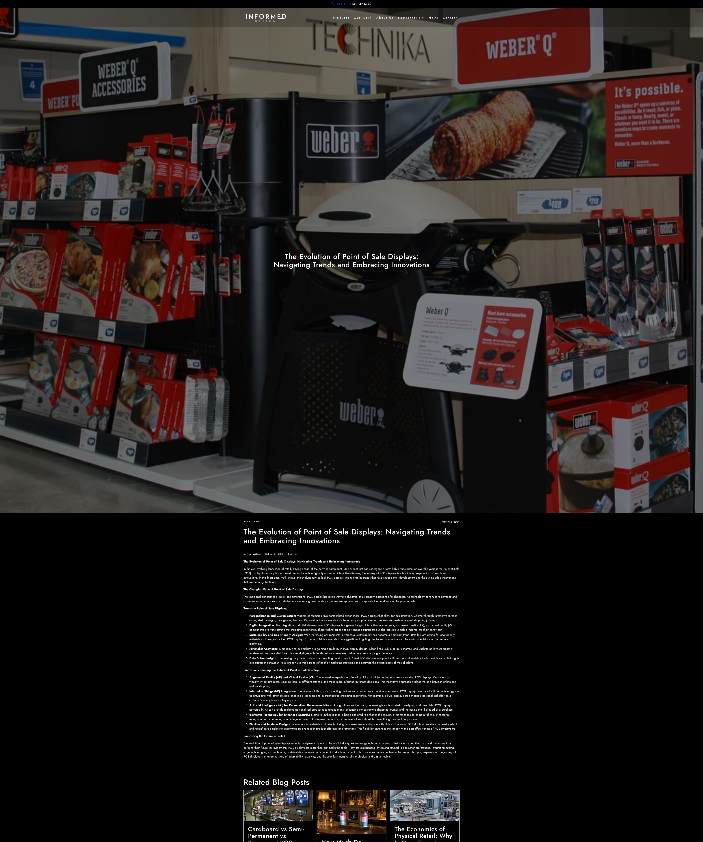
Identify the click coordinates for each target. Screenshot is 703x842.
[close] (699, 4)
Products (341, 18)
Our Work (363, 18)
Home (246, 522)
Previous (447, 522)
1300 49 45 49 (361, 4)
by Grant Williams (252, 554)
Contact (450, 18)
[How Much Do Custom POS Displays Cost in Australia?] (351, 812)
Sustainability (411, 18)
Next (457, 522)
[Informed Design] (266, 17)
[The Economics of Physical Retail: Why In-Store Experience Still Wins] (424, 805)
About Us (385, 18)
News (433, 18)
